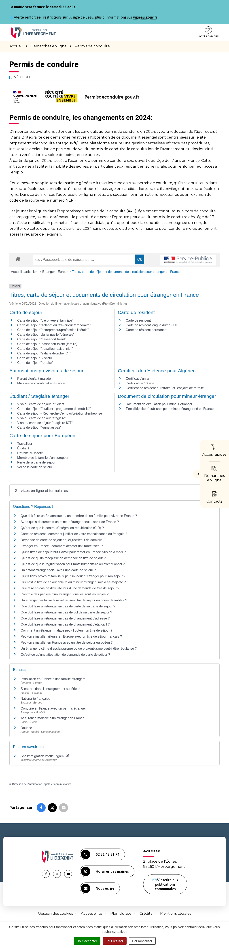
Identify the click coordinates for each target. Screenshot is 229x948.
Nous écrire (105, 888)
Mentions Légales (175, 913)
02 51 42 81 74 (107, 854)
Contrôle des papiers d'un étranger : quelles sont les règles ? (64, 594)
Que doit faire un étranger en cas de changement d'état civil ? (65, 624)
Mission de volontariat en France (41, 383)
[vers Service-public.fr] (188, 260)
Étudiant (23, 448)
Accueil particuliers (25, 272)
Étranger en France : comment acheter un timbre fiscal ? (62, 546)
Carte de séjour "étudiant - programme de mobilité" (54, 409)
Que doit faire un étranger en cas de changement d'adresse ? (65, 618)
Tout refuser (114, 941)
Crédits (146, 913)
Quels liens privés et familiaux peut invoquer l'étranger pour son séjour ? (73, 576)
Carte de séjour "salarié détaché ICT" (44, 353)
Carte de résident (138, 320)
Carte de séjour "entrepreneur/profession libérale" (53, 330)
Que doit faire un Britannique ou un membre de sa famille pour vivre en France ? (79, 516)
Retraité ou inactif (29, 453)
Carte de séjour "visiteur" (35, 358)
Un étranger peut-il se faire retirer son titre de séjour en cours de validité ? (74, 600)
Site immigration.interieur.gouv (43, 756)
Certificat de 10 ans (140, 383)
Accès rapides (208, 36)
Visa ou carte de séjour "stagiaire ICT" (44, 423)
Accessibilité (91, 913)
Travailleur (24, 443)
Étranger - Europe (55, 272)
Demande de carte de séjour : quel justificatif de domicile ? (63, 540)
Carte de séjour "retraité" (35, 362)
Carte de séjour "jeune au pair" (39, 427)
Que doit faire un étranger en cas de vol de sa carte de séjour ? (66, 612)
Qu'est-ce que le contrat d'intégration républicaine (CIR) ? (62, 528)
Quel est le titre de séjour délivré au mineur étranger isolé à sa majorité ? (74, 582)
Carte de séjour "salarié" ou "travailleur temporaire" (54, 325)
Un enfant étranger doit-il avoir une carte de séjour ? (59, 570)
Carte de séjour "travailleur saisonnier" (45, 348)
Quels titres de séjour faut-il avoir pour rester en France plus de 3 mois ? (73, 552)
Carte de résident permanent (146, 330)
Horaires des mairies (112, 871)
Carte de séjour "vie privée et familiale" (45, 320)
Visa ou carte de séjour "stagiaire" (41, 418)
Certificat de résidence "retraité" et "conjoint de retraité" (165, 388)
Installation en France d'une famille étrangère (53, 679)
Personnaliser (142, 941)
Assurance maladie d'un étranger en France (52, 718)
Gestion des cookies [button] (55, 913)
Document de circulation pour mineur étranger (159, 404)
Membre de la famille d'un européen (43, 457)
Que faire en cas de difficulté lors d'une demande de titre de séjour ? (70, 588)
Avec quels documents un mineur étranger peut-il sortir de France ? (70, 522)
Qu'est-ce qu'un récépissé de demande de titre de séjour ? (63, 558)
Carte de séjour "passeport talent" (41, 339)
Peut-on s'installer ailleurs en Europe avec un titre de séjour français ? (71, 636)
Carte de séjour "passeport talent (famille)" (47, 344)
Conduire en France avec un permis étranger (53, 708)
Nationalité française (35, 698)
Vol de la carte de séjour (34, 467)
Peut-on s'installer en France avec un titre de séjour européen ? (66, 642)
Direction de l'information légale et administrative (41, 784)
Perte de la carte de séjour (36, 462)
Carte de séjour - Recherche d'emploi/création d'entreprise (59, 413)
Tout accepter (87, 941)
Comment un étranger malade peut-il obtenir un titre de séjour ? (66, 630)
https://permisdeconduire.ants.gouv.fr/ (43, 143)
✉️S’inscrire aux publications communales (165, 884)
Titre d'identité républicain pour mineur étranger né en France (170, 409)
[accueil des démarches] (18, 259)
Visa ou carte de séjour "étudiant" (41, 404)
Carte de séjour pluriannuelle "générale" (45, 334)
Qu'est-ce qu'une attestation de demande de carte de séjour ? (65, 654)
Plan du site (120, 913)
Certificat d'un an (138, 378)
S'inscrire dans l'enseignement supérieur (50, 689)
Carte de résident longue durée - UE (152, 325)
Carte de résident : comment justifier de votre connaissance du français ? (74, 534)
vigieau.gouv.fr (145, 17)
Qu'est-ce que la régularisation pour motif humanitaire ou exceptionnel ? (73, 564)
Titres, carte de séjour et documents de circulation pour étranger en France (126, 272)
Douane (26, 728)
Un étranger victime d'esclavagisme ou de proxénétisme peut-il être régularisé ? (79, 648)
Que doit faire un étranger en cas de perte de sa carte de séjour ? (68, 606)
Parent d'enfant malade (34, 378)
